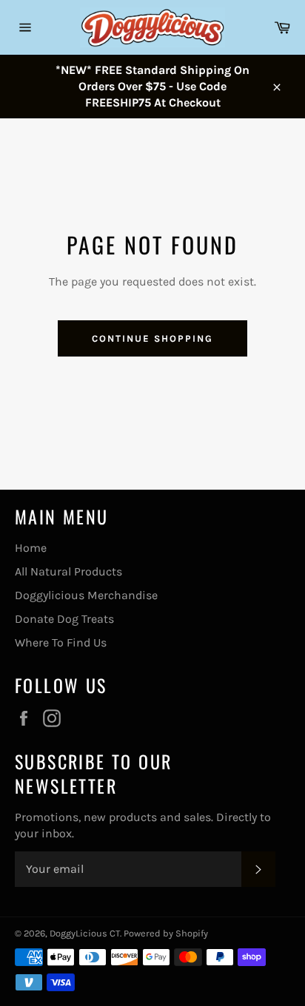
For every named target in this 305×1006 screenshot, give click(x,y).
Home (31, 548)
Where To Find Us (61, 642)
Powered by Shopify (166, 933)
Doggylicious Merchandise (86, 595)
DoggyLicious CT (85, 933)
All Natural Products (68, 571)
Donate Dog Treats (64, 619)
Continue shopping (152, 338)
